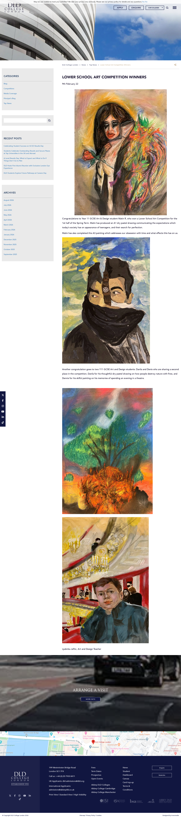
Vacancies (162, 775)
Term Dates (96, 771)
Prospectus (96, 775)
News (125, 767)
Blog (5, 84)
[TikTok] (20, 799)
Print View (53, 794)
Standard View (65, 794)
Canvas (126, 778)
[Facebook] (15, 795)
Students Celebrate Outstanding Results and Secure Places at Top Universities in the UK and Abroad (27, 152)
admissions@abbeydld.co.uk (61, 789)
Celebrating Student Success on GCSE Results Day (23, 146)
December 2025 (10, 239)
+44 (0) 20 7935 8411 (65, 776)
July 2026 (7, 205)
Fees (93, 767)
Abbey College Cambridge (103, 788)
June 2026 (8, 210)
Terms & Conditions (128, 788)
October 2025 (9, 249)
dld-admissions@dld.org (73, 781)
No (146, 2)
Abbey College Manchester (103, 792)
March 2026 (8, 225)
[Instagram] (19, 795)
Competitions (9, 88)
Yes (143, 2)
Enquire (136, 7)
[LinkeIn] (30, 795)
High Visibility (80, 794)
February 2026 (9, 230)
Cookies (98, 815)
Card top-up (128, 782)
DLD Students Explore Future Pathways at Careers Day (25, 173)
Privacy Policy (90, 815)
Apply (120, 7)
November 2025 (10, 244)
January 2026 (9, 235)
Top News (7, 103)
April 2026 (8, 220)
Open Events (97, 778)
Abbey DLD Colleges (100, 785)
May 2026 (7, 215)
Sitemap (82, 815)
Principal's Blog (10, 98)
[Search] (167, 7)
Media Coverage (10, 93)
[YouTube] (24, 795)
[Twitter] (10, 795)
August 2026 (9, 200)
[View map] (90, 743)
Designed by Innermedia (171, 815)
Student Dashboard (128, 773)
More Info (90, 699)
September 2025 (10, 254)
